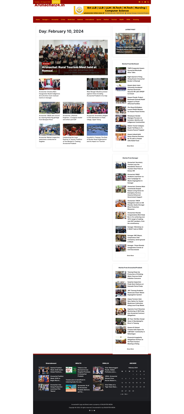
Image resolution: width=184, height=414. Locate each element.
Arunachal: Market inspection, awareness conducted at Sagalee (49, 139)
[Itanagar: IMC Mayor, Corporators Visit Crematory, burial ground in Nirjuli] (121, 238)
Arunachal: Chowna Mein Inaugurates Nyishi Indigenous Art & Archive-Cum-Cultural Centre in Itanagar (49, 95)
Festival (106, 19)
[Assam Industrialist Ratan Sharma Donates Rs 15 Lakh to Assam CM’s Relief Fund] (121, 136)
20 (126, 387)
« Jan (121, 394)
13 (126, 382)
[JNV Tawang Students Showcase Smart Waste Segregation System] (121, 293)
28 (129, 391)
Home (38, 19)
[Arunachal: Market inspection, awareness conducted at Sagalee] (49, 130)
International (89, 19)
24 (140, 387)
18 (144, 382)
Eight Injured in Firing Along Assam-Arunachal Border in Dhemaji (136, 79)
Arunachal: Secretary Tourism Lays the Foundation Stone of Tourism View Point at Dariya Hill (135, 166)
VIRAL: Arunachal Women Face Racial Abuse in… (111, 378)
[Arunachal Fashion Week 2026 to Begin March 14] (43, 378)
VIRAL (128, 19)
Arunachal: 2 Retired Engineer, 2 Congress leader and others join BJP (72, 117)
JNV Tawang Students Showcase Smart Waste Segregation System (136, 293)
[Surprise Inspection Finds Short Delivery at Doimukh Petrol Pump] (121, 284)
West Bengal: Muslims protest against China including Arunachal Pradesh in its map (97, 94)
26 (122, 391)
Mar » (126, 394)
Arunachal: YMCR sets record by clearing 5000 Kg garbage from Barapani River (49, 117)
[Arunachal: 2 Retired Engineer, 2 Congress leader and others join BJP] (73, 108)
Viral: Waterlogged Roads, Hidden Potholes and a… (111, 370)
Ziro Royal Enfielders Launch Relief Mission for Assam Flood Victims (136, 109)
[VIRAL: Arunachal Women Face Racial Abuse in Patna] (98, 378)
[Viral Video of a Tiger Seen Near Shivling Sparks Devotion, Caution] (98, 387)
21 (129, 387)
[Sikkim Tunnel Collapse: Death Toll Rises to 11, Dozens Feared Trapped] (121, 128)
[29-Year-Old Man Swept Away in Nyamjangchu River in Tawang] (121, 321)
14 (129, 382)
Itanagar (45, 19)
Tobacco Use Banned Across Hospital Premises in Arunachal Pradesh (84, 372)
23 (137, 387)
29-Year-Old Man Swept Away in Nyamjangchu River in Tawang (136, 321)
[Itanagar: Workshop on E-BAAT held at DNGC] (121, 229)
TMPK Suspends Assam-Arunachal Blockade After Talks (136, 70)
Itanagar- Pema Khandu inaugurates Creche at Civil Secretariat (136, 247)
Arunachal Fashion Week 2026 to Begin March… (56, 378)
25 (144, 387)
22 (133, 387)
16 (136, 382)
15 (133, 382)
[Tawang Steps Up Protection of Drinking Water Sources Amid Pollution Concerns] (121, 274)
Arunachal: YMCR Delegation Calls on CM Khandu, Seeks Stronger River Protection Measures (136, 205)
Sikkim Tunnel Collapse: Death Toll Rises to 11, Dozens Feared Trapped (136, 128)
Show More (130, 146)
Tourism (114, 19)
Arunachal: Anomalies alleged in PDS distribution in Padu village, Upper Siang (97, 117)
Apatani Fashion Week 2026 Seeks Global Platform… (56, 370)
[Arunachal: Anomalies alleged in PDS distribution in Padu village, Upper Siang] (97, 108)
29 (133, 391)
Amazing (136, 19)
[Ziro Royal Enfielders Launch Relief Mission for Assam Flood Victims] (121, 109)
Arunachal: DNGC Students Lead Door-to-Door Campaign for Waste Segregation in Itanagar (136, 179)
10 (140, 378)
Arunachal (55, 19)
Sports (99, 19)
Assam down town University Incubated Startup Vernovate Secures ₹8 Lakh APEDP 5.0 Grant (136, 89)
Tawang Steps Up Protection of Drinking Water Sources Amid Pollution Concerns (129, 49)
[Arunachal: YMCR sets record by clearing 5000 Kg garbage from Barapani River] (49, 108)
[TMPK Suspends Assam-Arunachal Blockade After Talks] (121, 70)
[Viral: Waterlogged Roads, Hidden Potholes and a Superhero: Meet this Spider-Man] (98, 370)
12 (122, 382)
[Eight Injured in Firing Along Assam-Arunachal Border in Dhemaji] (121, 79)
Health (122, 19)
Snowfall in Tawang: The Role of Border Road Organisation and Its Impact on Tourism (97, 139)
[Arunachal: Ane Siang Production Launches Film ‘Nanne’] (43, 387)
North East (71, 19)
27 (126, 391)
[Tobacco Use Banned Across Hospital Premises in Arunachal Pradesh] (71, 370)
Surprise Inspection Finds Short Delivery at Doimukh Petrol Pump (136, 284)
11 (144, 378)
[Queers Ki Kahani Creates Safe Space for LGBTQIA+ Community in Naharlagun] (121, 330)
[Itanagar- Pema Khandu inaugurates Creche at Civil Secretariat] (121, 248)
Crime (63, 19)
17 (140, 382)
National (80, 19)
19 (122, 387)
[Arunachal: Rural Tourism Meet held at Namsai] (73, 57)
